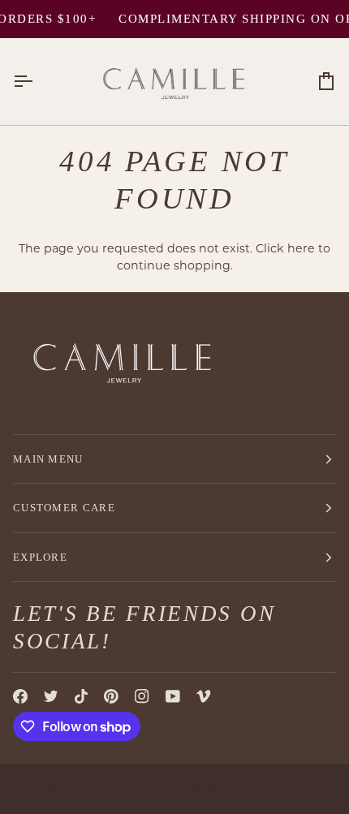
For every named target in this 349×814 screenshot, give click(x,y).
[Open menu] (37, 82)
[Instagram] (142, 696)
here (301, 248)
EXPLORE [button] (40, 557)
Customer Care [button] (64, 508)
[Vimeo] (203, 696)
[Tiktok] (81, 696)
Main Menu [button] (48, 459)
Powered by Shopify (242, 788)
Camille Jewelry (82, 788)
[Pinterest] (111, 696)
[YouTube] (173, 696)
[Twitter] (51, 696)
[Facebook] (20, 696)
